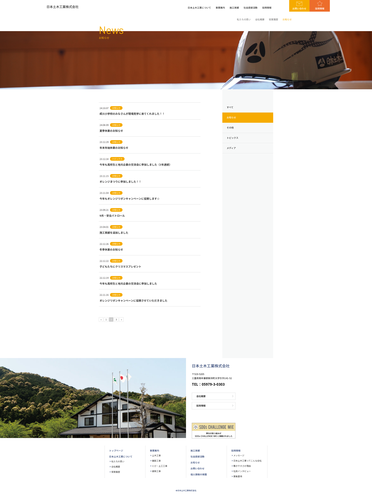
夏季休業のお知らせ (111, 130)
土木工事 (156, 455)
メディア (231, 148)
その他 (230, 127)
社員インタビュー (242, 471)
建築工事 (156, 471)
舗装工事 (156, 460)
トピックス (232, 137)
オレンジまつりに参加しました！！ (120, 181)
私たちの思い (244, 19)
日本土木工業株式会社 (62, 6)
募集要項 (237, 476)
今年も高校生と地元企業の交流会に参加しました (128, 283)
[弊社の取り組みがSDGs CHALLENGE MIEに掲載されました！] (213, 430)
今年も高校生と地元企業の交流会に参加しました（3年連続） (136, 164)
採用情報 (266, 7)
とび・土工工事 (159, 465)
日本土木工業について (199, 7)
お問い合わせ (299, 8)
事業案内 (220, 7)
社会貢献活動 (250, 7)
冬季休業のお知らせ (111, 249)
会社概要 (259, 19)
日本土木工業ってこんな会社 (247, 460)
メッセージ (238, 455)
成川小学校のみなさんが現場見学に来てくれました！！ (132, 113)
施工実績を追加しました (114, 232)
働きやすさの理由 (242, 465)
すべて (230, 107)
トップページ (116, 450)
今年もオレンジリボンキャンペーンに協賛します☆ (130, 198)
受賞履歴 (273, 19)
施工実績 (234, 7)
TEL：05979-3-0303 (208, 384)
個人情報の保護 (199, 474)
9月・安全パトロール (112, 215)
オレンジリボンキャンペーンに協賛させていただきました (133, 300)
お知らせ (287, 19)
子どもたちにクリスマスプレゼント (120, 266)
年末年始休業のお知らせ (114, 147)
